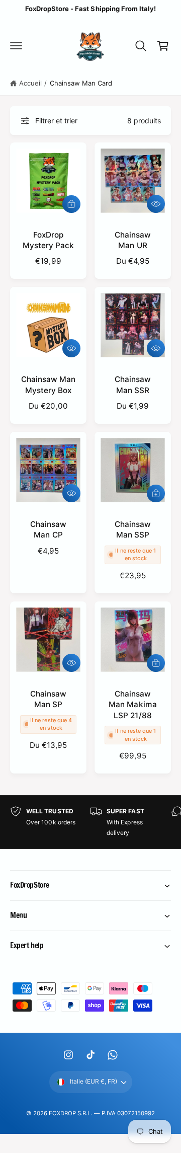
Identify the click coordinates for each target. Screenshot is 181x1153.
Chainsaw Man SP (48, 699)
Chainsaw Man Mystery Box (48, 384)
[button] (16, 46)
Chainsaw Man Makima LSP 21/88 (132, 704)
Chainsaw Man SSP (133, 529)
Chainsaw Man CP (48, 529)
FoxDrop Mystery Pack (48, 240)
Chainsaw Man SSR (133, 384)
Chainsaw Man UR (133, 240)
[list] (90, 822)
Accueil (30, 83)
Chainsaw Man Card (81, 83)
